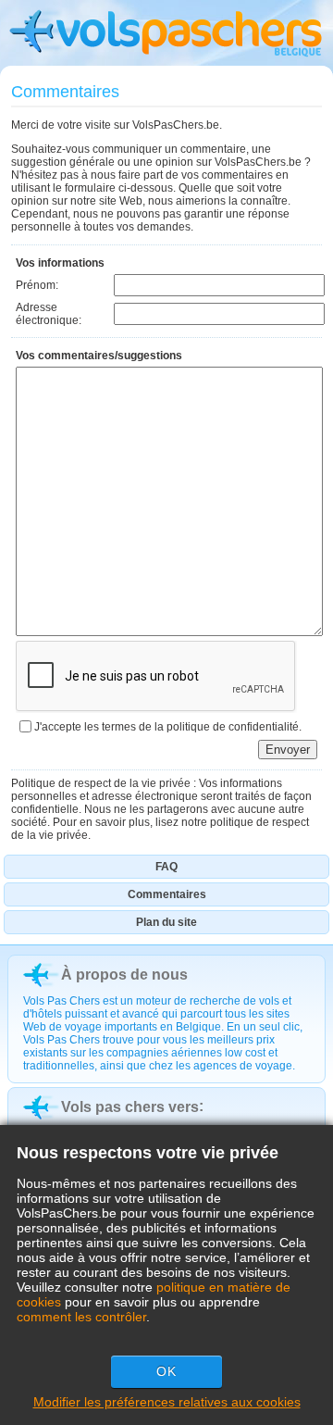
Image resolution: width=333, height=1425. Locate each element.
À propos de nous (124, 974)
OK (166, 1371)
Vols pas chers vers (130, 1107)
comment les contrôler (81, 1316)
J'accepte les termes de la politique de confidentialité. (168, 726)
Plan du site (166, 922)
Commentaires (167, 894)
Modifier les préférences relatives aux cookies (167, 1401)
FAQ (166, 866)
